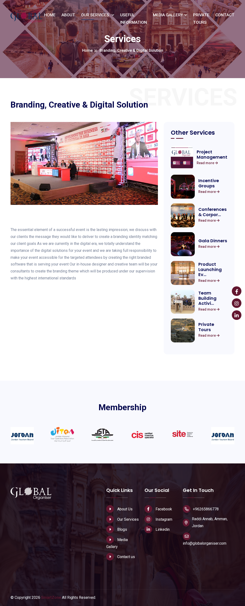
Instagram (163, 519)
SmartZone (51, 597)
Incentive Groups (208, 183)
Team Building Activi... (207, 298)
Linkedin (162, 529)
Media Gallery (117, 543)
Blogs (121, 529)
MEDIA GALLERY (168, 14)
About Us (124, 509)
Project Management (212, 154)
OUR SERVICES (95, 14)
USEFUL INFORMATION (133, 18)
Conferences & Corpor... (212, 212)
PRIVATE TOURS (201, 18)
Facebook (163, 509)
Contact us (125, 556)
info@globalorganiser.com (204, 543)
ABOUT (68, 14)
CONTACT (224, 14)
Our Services (127, 519)
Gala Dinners (212, 240)
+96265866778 (206, 509)
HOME (50, 14)
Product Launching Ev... (210, 269)
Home (87, 50)
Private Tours (206, 327)
